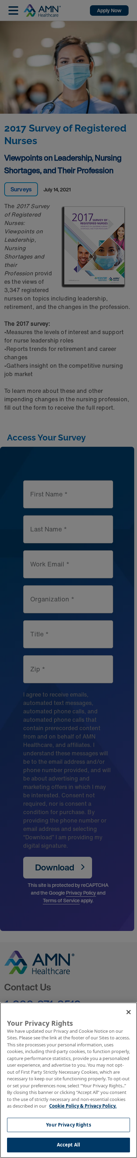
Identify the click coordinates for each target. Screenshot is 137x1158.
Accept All (68, 1145)
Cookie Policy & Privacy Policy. (83, 1106)
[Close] (128, 1012)
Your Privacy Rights (68, 1125)
